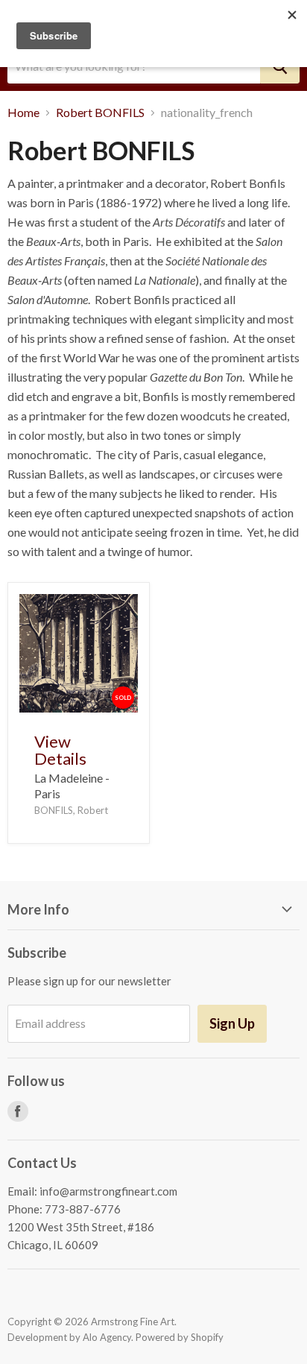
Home (23, 112)
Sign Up (232, 1023)
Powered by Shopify (180, 1337)
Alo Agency (107, 1337)
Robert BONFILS (100, 112)
